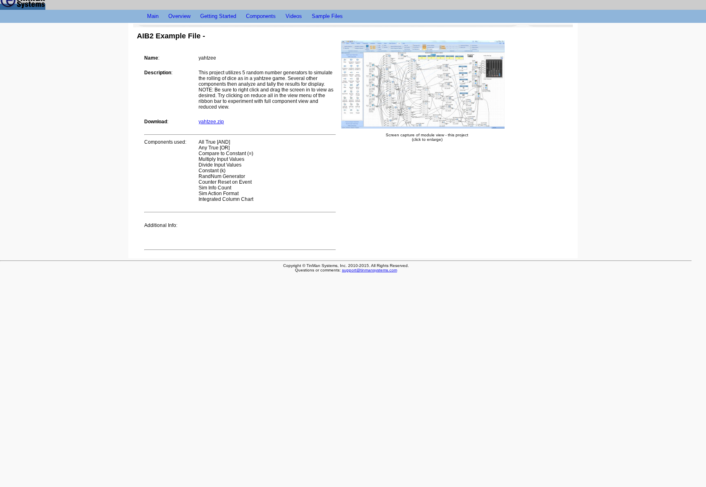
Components (261, 16)
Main (153, 16)
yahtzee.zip (211, 122)
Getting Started (218, 16)
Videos (294, 16)
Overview (179, 16)
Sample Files (327, 16)
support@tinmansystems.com (369, 270)
